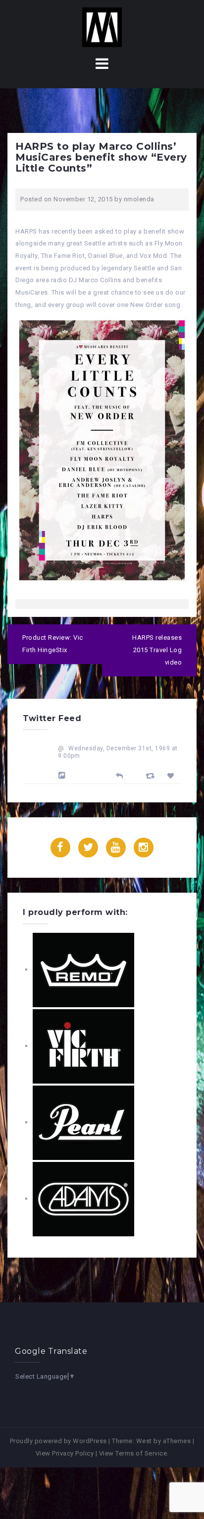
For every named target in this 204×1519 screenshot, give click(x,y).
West (144, 1441)
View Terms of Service (133, 1453)
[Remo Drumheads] (83, 969)
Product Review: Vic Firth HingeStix (52, 644)
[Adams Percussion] (83, 1198)
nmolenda (139, 199)
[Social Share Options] (63, 776)
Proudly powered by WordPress (58, 1441)
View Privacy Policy (65, 1453)
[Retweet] (151, 775)
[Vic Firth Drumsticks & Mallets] (83, 1045)
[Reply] (119, 775)
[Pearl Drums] (83, 1122)
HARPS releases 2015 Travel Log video (157, 650)
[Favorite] (172, 776)
